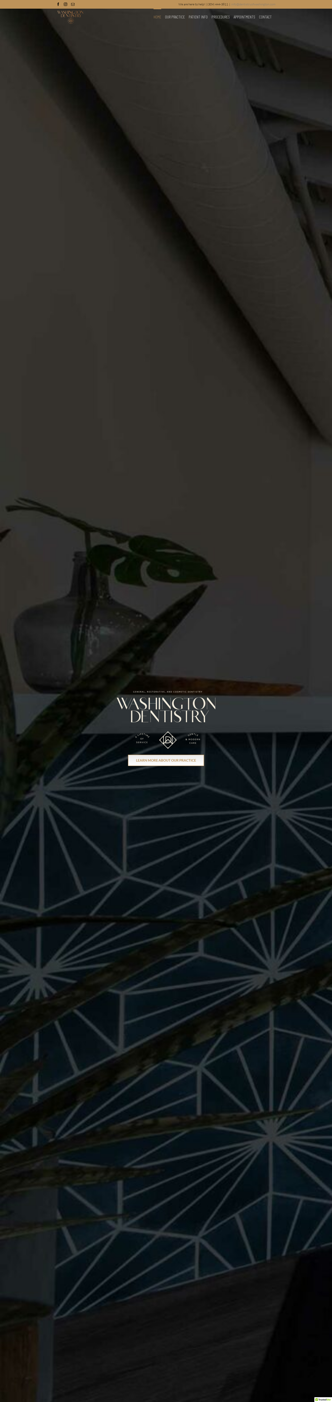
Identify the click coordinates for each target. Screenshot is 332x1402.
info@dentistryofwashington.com (253, 4)
